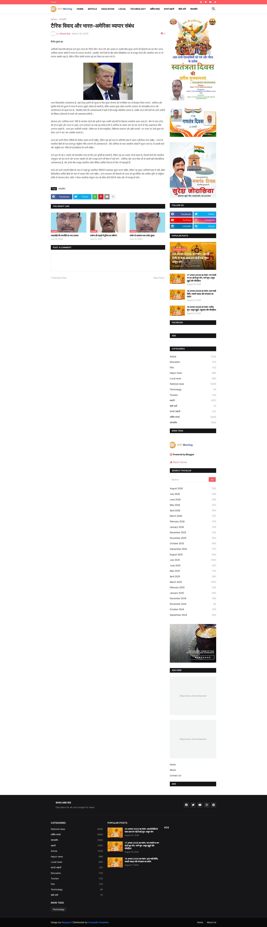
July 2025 (193, 560)
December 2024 (193, 598)
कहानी (193, 400)
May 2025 (193, 571)
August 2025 (193, 554)
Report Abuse (180, 462)
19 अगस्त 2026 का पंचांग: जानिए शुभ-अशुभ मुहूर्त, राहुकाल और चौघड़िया (201, 308)
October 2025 (193, 543)
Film (193, 367)
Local (122, 9)
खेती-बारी (182, 9)
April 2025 (193, 576)
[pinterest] (215, 2)
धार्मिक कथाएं (155, 9)
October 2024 (193, 609)
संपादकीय (193, 9)
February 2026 (193, 521)
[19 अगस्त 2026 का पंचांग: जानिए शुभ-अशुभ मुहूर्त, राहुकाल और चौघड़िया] (177, 311)
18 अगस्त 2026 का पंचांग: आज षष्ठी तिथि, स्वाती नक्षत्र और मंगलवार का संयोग (201, 294)
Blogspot (66, 922)
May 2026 (193, 505)
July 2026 (193, 494)
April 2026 (193, 510)
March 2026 (193, 516)
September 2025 (193, 549)
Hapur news (193, 373)
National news (193, 384)
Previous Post (59, 277)
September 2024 (193, 615)
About (173, 770)
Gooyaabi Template (98, 922)
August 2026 (193, 488)
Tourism (193, 395)
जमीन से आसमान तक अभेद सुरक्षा (142, 235)
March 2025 (193, 582)
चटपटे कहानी (169, 9)
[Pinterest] (101, 196)
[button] (213, 9)
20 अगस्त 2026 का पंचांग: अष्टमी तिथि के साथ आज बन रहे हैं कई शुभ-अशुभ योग (141, 830)
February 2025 (193, 587)
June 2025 (193, 565)
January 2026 (193, 527)
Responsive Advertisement (193, 695)
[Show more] (113, 196)
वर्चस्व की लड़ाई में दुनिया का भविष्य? (103, 235)
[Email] (107, 196)
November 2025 (193, 538)
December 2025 (193, 532)
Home (53, 2)
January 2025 (193, 593)
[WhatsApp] (94, 196)
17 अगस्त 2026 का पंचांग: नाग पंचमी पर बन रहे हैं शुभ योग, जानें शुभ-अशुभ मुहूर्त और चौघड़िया (201, 278)
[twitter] (206, 2)
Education (107, 9)
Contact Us (175, 775)
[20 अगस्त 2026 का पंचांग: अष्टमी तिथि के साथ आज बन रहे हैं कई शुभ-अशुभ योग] (115, 833)
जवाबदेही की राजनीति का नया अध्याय (64, 235)
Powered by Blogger (183, 454)
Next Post (158, 277)
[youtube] (210, 2)
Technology (138, 9)
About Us (211, 922)
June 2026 (193, 499)
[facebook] (201, 2)
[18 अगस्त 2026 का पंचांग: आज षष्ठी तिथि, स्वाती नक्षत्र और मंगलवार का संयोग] (177, 295)
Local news (193, 378)
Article (92, 9)
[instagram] (206, 805)
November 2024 (193, 604)
